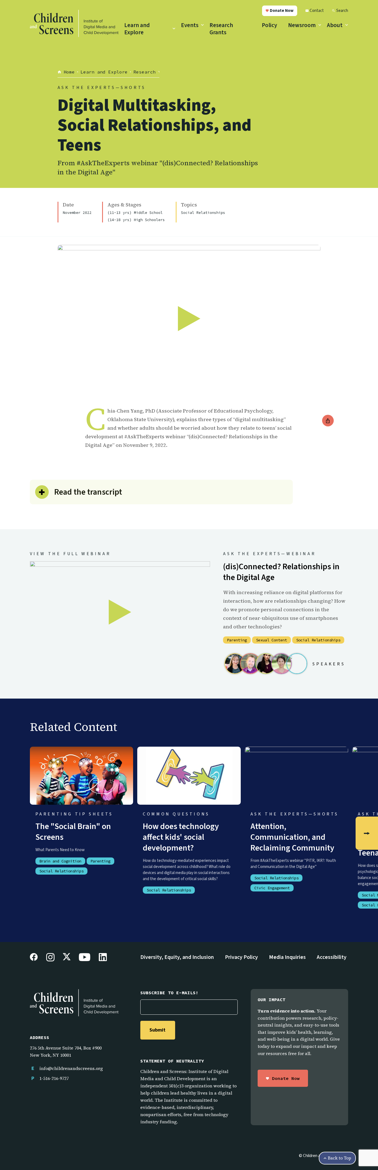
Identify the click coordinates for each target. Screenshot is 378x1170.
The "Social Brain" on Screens (73, 831)
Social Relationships (203, 213)
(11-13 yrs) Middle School (135, 213)
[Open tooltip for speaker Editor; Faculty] (234, 663)
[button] (279, 11)
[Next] (367, 833)
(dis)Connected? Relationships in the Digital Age (281, 572)
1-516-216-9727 (54, 1078)
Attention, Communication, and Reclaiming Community (292, 837)
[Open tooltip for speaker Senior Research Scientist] (250, 663)
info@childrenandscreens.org (71, 1068)
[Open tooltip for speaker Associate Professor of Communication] (265, 663)
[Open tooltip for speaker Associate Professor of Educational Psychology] (281, 663)
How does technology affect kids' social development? (181, 837)
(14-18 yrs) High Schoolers (136, 220)
